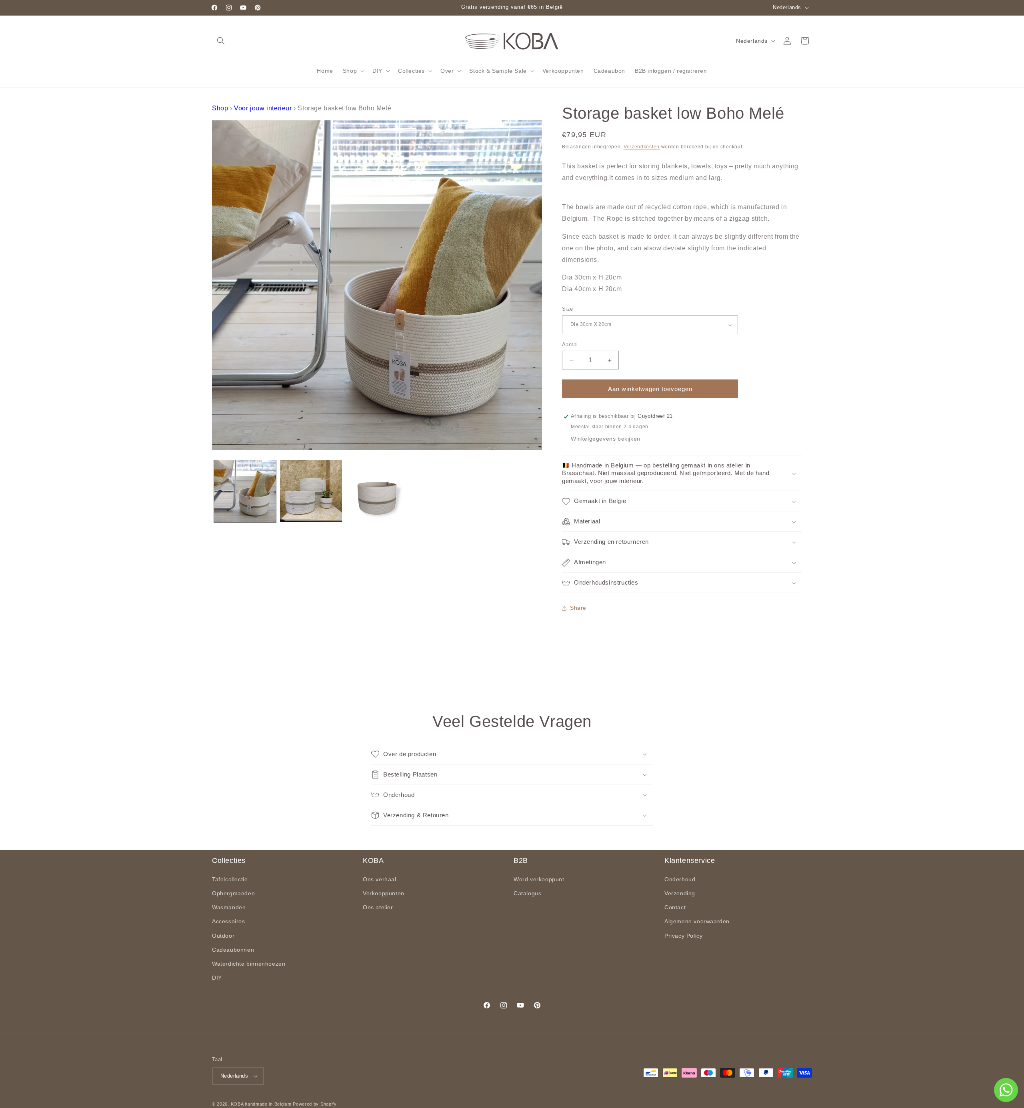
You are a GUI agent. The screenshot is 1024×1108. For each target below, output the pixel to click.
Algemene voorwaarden (697, 921)
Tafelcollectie (230, 879)
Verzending (679, 893)
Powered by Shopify (315, 1104)
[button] (221, 41)
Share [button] (578, 608)
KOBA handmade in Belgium (261, 1104)
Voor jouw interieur (264, 108)
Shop (220, 108)
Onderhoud (679, 879)
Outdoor (223, 935)
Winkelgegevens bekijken (605, 439)
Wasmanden (229, 907)
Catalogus (527, 893)
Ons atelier (378, 907)
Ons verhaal (379, 879)
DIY (217, 977)
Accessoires (228, 921)
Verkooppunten (383, 893)
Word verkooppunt (539, 879)
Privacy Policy (683, 935)
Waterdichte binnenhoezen (248, 963)
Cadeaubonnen (233, 949)
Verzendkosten (642, 147)
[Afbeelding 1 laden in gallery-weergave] (245, 491)
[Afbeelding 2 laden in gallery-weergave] (311, 491)
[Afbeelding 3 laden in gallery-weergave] (377, 491)
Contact (675, 907)
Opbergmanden (233, 893)
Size (567, 309)
